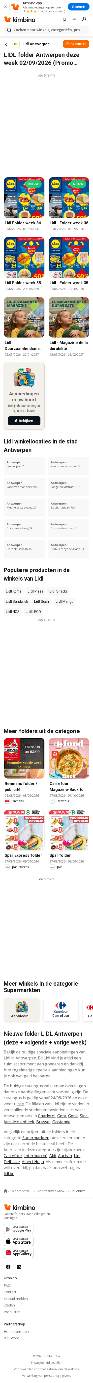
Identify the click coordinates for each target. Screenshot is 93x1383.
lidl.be (9, 1173)
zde (20, 1104)
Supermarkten (35, 1137)
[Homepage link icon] (5, 1191)
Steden (9, 1305)
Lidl (77, 1155)
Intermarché (35, 1155)
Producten (12, 1311)
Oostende (61, 1121)
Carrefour (13, 1155)
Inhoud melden (16, 1298)
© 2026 (46, 1356)
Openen (78, 6)
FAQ (7, 1285)
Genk (73, 1116)
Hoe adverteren (16, 1331)
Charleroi (46, 1116)
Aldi (52, 1155)
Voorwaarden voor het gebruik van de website (46, 1369)
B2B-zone (12, 1338)
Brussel (43, 1121)
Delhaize (12, 1161)
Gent (61, 1116)
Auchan (65, 1155)
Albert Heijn (33, 1161)
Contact (10, 1292)
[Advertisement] (46, 124)
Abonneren (78, 44)
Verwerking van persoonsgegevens (46, 1376)
